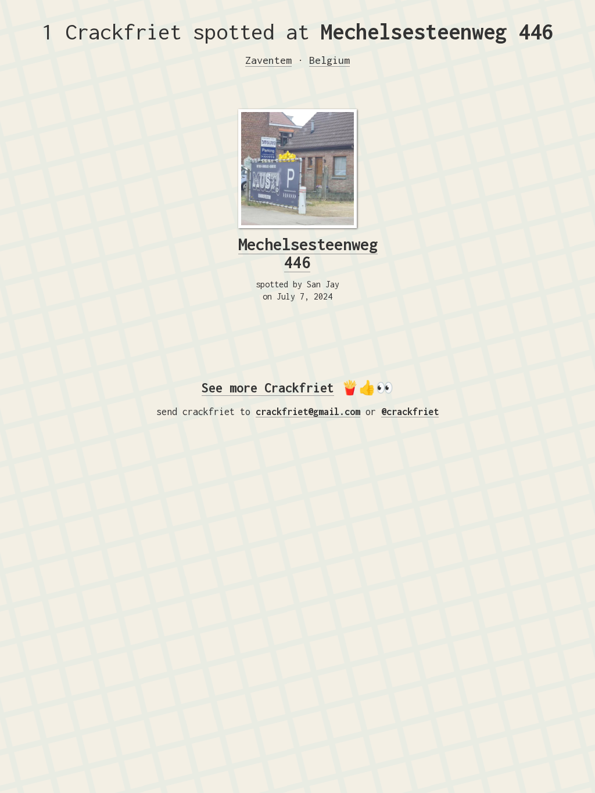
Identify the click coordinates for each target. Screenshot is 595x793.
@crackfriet (410, 411)
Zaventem (268, 60)
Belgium (329, 60)
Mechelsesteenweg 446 (308, 253)
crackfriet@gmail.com (308, 411)
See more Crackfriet (268, 387)
